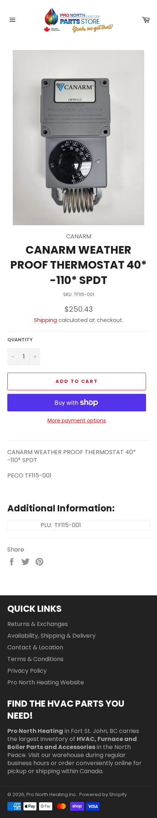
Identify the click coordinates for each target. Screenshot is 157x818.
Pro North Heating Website (45, 682)
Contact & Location (35, 647)
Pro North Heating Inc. (51, 794)
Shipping (45, 320)
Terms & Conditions (35, 659)
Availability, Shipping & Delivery (51, 635)
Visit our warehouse (56, 755)
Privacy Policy (27, 671)
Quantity (19, 340)
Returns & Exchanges (37, 624)
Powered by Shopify (103, 794)
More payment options (76, 420)
